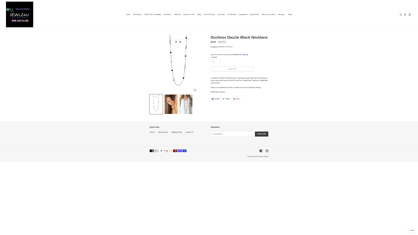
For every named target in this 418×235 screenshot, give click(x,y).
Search (152, 132)
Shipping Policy (176, 132)
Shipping (214, 47)
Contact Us (189, 132)
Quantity (214, 57)
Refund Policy (163, 132)
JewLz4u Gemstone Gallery (260, 156)
